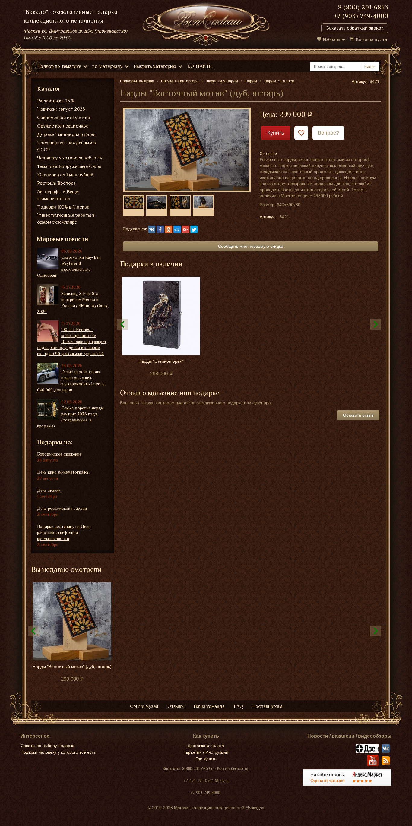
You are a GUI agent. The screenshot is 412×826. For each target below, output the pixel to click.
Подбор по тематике (59, 66)
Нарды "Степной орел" (161, 361)
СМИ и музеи (144, 706)
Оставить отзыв (358, 415)
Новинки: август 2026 (61, 109)
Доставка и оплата (206, 745)
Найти (370, 66)
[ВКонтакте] (151, 229)
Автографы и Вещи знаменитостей (57, 195)
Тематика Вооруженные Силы (69, 166)
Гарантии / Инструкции (205, 752)
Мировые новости (62, 239)
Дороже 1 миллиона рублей (66, 134)
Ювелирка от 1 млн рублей (65, 175)
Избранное (334, 39)
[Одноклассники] (168, 229)
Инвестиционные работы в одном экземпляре (66, 219)
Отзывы (176, 706)
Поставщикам (267, 706)
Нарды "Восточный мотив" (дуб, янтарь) (72, 666)
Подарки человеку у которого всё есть (58, 752)
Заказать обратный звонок (355, 28)
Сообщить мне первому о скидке (250, 246)
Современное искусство (63, 117)
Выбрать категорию (155, 66)
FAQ (238, 706)
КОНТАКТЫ (200, 66)
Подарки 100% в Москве (63, 207)
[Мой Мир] (177, 229)
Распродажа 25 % (56, 101)
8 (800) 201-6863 (363, 7)
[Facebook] (160, 229)
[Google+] (185, 229)
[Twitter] (194, 229)
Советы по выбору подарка (47, 745)
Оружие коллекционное (62, 126)
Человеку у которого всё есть (69, 158)
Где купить (205, 758)
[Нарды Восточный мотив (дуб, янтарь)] (187, 149)
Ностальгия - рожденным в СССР (66, 146)
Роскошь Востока (56, 183)
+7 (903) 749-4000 (361, 16)
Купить (275, 133)
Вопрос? (328, 133)
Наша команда (209, 706)
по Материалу (107, 66)
